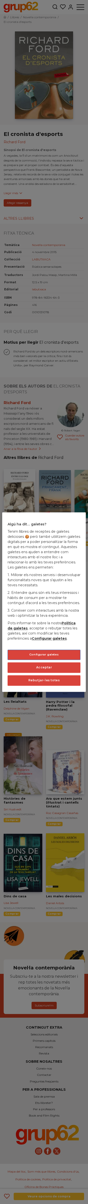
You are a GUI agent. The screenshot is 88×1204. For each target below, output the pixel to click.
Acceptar (44, 667)
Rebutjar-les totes (44, 680)
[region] (44, 602)
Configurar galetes (44, 654)
